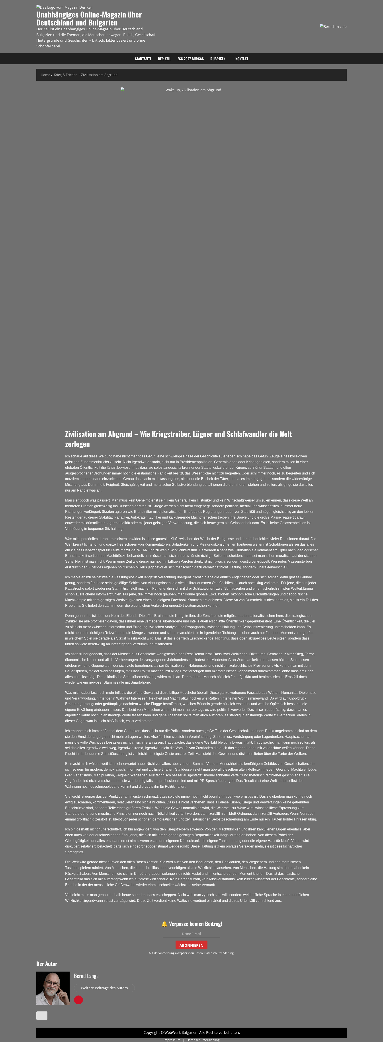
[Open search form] (345, 59)
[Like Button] (41, 1015)
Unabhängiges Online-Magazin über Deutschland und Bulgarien (89, 18)
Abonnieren (191, 945)
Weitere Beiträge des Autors (104, 988)
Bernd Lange (86, 976)
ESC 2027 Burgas (191, 58)
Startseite (143, 58)
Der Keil (164, 58)
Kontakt (241, 58)
